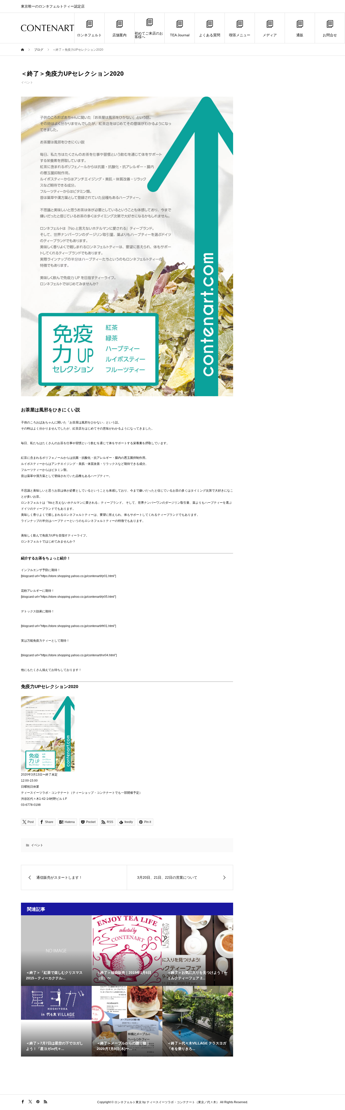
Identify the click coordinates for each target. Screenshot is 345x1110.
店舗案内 (119, 35)
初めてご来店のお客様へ (149, 35)
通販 (299, 35)
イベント (27, 82)
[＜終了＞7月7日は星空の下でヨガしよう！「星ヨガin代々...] (56, 1003)
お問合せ (330, 35)
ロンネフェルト (89, 35)
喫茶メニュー (239, 35)
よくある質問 (209, 35)
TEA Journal (179, 35)
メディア (270, 35)
